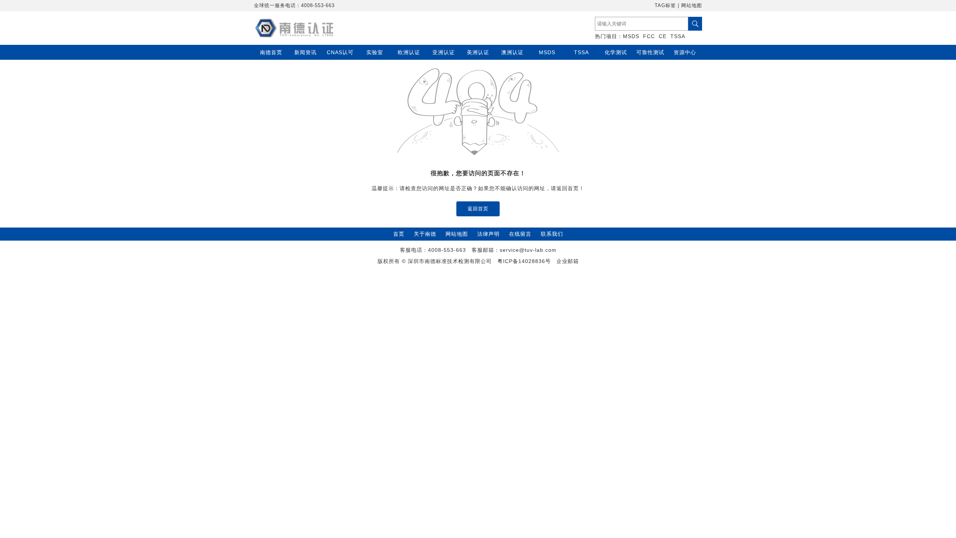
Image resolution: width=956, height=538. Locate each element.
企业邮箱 (567, 261)
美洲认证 (478, 52)
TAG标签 (665, 5)
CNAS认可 (340, 52)
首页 (398, 234)
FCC (649, 36)
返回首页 (478, 208)
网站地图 (691, 5)
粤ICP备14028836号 (524, 261)
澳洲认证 (512, 52)
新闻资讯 (305, 52)
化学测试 (616, 52)
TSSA (677, 36)
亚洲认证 (443, 52)
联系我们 (552, 234)
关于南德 (425, 234)
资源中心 (685, 52)
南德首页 (271, 52)
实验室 (374, 52)
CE (663, 36)
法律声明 (488, 234)
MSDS (631, 36)
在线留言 (520, 234)
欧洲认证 (409, 52)
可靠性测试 (650, 52)
